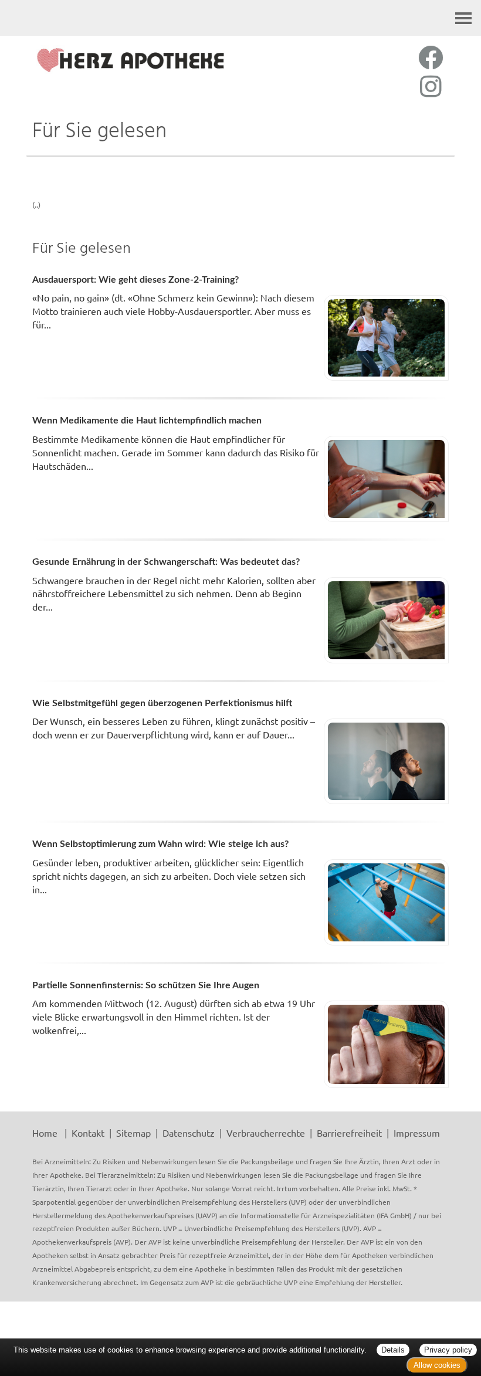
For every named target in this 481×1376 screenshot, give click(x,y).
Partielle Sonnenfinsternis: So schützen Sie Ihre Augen (145, 985)
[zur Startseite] (130, 60)
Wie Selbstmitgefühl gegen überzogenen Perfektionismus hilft (162, 703)
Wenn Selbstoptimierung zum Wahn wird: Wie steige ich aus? (160, 844)
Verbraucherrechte (265, 1132)
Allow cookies (437, 1365)
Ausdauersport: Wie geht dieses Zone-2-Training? (135, 279)
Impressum (417, 1132)
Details (393, 1350)
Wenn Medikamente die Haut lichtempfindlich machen (147, 420)
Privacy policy (448, 1350)
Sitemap (133, 1132)
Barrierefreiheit (349, 1132)
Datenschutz (188, 1132)
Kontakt (88, 1132)
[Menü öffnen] (463, 18)
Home (44, 1132)
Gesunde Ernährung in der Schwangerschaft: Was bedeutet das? (166, 562)
